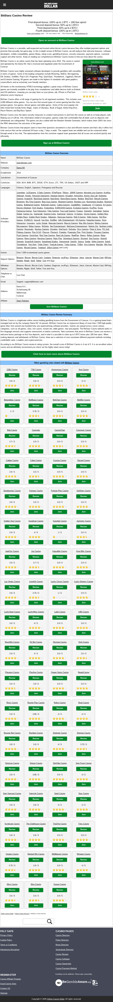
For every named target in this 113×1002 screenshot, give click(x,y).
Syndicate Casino (12, 824)
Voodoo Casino (12, 854)
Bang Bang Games (68, 199)
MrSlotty (45, 226)
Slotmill (103, 238)
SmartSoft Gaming (33, 241)
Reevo (83, 235)
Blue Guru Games (49, 202)
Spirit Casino (59, 793)
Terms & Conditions (8, 945)
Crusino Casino (59, 460)
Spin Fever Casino (84, 763)
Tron (44, 261)
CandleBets (76, 205)
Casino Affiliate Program (10, 979)
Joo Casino (36, 551)
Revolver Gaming (44, 238)
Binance (20, 257)
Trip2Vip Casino (60, 824)
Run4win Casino (36, 733)
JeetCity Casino (12, 551)
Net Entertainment (57, 226)
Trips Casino (83, 824)
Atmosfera (78, 196)
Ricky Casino (12, 703)
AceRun (107, 193)
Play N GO (36, 232)
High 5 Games (80, 217)
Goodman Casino (36, 521)
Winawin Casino (83, 854)
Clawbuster (86, 205)
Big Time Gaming (33, 202)
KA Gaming (80, 220)
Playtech (54, 232)
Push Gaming (22, 235)
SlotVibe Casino (60, 763)
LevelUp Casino (36, 581)
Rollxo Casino (60, 703)
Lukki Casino (59, 612)
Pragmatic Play (74, 232)
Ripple (26, 261)
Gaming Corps (50, 214)
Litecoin (88, 257)
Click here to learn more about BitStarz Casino (56, 354)
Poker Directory (62, 940)
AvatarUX (28, 199)
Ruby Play (57, 238)
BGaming (21, 202)
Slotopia (20, 241)
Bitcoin (28, 257)
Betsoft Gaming (101, 199)
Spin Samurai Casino (12, 793)
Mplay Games (35, 226)
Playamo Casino (12, 672)
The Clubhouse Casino (36, 824)
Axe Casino (84, 369)
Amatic (28, 196)
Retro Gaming (30, 238)
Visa (52, 261)
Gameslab (38, 214)
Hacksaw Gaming (64, 217)
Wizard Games (30, 247)
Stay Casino (83, 793)
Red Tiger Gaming (47, 235)
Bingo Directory (62, 945)
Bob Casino (12, 430)
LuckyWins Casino (36, 612)
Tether (38, 261)
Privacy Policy (6, 935)
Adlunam (20, 196)
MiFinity (108, 257)
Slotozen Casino (12, 763)
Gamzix (70, 214)
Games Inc (28, 214)
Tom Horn (32, 244)
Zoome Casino (60, 884)
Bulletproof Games (32, 205)
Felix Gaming (53, 211)
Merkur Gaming (101, 223)
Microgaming (22, 226)
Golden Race (22, 217)
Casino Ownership (63, 964)
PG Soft (105, 229)
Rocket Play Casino (36, 703)
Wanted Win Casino (36, 854)
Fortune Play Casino (59, 491)
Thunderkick (22, 244)
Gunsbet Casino (60, 521)
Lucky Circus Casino (60, 581)
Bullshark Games (48, 205)
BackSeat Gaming (41, 199)
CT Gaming (97, 205)
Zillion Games (53, 247)
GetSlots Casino (84, 491)
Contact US (5, 988)
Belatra (81, 199)
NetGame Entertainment (77, 226)
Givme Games (90, 214)
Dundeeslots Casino (12, 491)
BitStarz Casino (72, 363)
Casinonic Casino (83, 430)
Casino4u (36, 430)
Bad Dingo (54, 199)
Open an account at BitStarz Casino (56, 40)
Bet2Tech (89, 199)
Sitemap (3, 993)
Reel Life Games (63, 235)
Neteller (20, 261)
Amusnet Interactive (40, 196)
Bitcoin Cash (37, 257)
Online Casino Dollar (55, 999)
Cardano (47, 257)
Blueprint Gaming (65, 202)
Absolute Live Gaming (93, 193)
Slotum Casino (36, 763)
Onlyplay (72, 229)
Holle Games (92, 217)
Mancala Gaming (56, 223)
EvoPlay (93, 208)
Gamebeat (97, 211)
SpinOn (73, 241)
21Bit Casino (12, 369)
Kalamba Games (94, 220)
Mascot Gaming (71, 223)
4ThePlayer (56, 193)
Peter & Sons (95, 229)
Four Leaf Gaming (67, 211)
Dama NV (21, 168)
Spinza (81, 241)
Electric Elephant (24, 208)
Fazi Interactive (39, 211)
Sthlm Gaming (98, 241)
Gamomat (61, 214)
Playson (45, 232)
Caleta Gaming (63, 205)
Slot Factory (94, 238)
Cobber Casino (12, 460)
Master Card (98, 257)
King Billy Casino (83, 551)
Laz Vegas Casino (12, 581)
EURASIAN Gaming (63, 208)
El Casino (107, 205)
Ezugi (100, 208)
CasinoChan (60, 430)
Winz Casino (12, 884)
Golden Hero (102, 214)
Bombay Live (79, 202)
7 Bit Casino (36, 369)
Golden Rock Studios (38, 217)
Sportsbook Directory (65, 949)
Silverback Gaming (71, 238)
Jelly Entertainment (66, 220)
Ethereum (74, 257)
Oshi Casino (83, 642)
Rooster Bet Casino (12, 733)
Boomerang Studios (95, 202)
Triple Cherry (43, 244)
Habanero (52, 217)
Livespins (31, 223)
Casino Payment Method (66, 968)
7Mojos (65, 193)
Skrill (33, 261)
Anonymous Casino (59, 369)
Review (12, 375)
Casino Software (63, 959)
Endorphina (49, 208)
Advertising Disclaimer (9, 949)
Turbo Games (70, 244)
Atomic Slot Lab (91, 196)
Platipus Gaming (24, 232)
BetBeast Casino (36, 400)
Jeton (81, 257)
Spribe (87, 241)
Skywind (84, 238)
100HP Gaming (76, 193)
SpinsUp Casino (36, 793)
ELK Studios (37, 208)
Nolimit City (93, 226)
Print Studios (87, 232)
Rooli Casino (83, 703)
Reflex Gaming (93, 235)
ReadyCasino (83, 672)
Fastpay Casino (36, 491)
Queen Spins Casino (60, 672)
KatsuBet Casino (60, 551)
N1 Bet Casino (36, 642)
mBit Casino (83, 612)
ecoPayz (65, 257)
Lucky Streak (41, 223)
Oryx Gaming (82, 229)
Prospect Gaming (101, 232)
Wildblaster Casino (60, 854)
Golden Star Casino (12, 521)
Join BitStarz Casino (56, 306)
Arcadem (69, 196)
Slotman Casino (83, 733)
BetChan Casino (60, 400)
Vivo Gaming (89, 244)
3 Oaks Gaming (43, 193)
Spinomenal (64, 241)
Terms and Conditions (33, 33)
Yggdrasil (42, 247)
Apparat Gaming (57, 196)
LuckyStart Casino (12, 612)
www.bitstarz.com (97, 62)
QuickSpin (33, 235)
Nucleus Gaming (42, 229)
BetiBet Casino (83, 400)
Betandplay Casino (12, 400)
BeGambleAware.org (81, 33)
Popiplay (62, 232)
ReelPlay (75, 235)
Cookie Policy (6, 940)
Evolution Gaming (80, 208)
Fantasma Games (24, 211)
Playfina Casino (36, 672)
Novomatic (29, 229)
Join (97, 108)
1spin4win (21, 193)
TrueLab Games (56, 244)
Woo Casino (36, 884)
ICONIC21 (28, 220)
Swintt (107, 241)
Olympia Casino (60, 642)
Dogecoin (56, 257)
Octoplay (54, 229)
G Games (78, 214)
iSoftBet (53, 220)
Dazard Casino (83, 460)
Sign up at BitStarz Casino (56, 143)
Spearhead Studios (50, 241)
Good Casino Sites (8, 984)
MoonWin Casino (12, 642)
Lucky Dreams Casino (83, 581)
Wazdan (99, 244)
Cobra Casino (36, 460)
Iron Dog (45, 220)
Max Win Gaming (86, 223)
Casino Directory (63, 935)
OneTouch (63, 229)
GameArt (88, 211)
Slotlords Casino (60, 733)
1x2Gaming (31, 193)
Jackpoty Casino (84, 521)
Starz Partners (23, 301)
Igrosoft (37, 220)
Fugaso (80, 211)
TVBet (80, 244)
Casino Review (62, 954)
